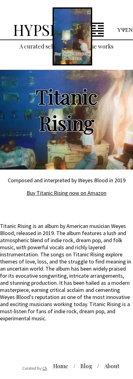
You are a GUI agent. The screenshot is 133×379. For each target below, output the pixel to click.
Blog (86, 366)
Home (60, 366)
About (111, 366)
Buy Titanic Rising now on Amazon (66, 192)
